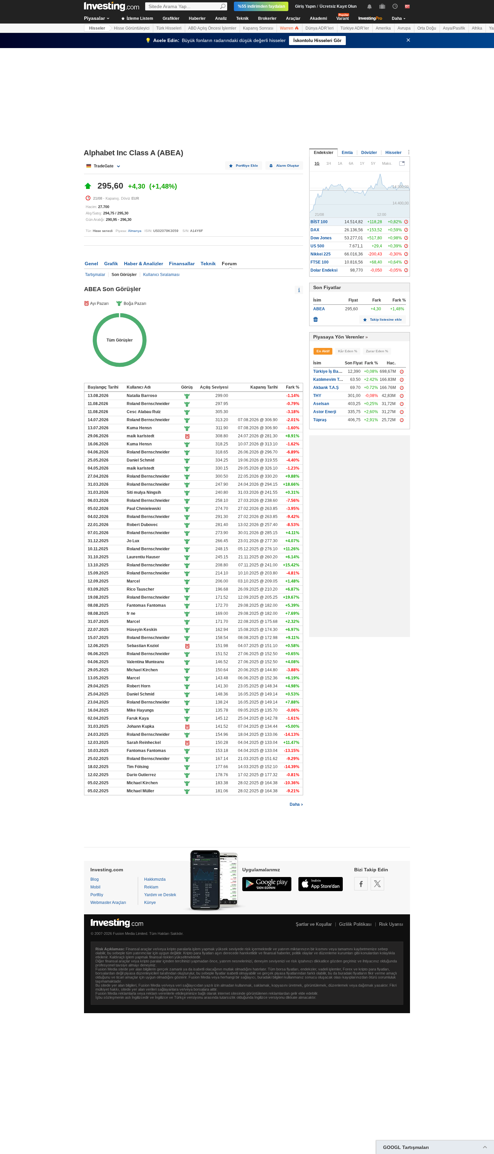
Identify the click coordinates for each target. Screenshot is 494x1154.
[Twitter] (377, 883)
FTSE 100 (320, 262)
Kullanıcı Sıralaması (161, 274)
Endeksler (323, 152)
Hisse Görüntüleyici (132, 28)
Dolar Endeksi (324, 270)
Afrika (477, 28)
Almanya (134, 231)
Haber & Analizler (143, 263)
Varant (342, 18)
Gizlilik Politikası (355, 924)
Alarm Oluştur (287, 165)
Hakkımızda (155, 879)
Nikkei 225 (321, 254)
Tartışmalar (95, 274)
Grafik (111, 263)
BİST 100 (319, 222)
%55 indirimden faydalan (261, 6)
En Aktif (323, 351)
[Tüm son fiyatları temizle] (315, 317)
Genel (91, 263)
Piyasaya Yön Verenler (338, 337)
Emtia (347, 152)
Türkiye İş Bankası (331, 371)
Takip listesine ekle (386, 319)
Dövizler (369, 152)
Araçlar (293, 18)
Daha (295, 804)
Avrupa (404, 28)
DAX (315, 230)
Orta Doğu (426, 28)
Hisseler (97, 28)
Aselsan (321, 403)
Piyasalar (94, 18)
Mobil (95, 887)
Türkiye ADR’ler (354, 28)
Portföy (96, 894)
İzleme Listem (139, 18)
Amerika (383, 28)
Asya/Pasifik (454, 28)
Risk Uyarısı (391, 924)
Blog (94, 879)
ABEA (319, 309)
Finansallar (182, 263)
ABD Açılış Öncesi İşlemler (212, 28)
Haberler (197, 18)
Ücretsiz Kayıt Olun (338, 6)
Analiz (221, 18)
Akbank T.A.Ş (326, 387)
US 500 (317, 246)
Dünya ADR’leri (319, 28)
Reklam (151, 887)
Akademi (318, 18)
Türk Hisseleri (168, 28)
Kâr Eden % (347, 351)
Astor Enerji (324, 411)
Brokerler (267, 18)
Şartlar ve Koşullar (314, 924)
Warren (287, 28)
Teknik (242, 18)
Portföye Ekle (247, 165)
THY (317, 395)
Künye (150, 902)
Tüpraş (320, 419)
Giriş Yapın (305, 6)
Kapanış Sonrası (258, 28)
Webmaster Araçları (108, 902)
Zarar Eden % (377, 351)
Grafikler (171, 18)
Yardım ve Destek (160, 894)
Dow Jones (321, 238)
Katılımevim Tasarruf (333, 379)
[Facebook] (361, 883)
